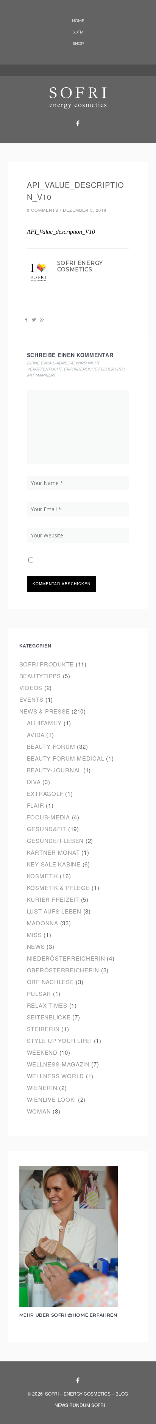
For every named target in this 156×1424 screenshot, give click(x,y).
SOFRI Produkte (46, 664)
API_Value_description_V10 (61, 231)
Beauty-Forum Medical (66, 758)
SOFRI (78, 32)
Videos (31, 688)
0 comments (42, 210)
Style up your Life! (59, 1040)
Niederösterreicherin (66, 958)
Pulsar (39, 993)
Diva (34, 782)
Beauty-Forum (51, 746)
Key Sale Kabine (54, 864)
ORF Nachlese (50, 982)
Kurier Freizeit (53, 899)
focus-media (48, 817)
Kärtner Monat (53, 852)
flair (35, 805)
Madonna (42, 923)
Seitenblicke (49, 1017)
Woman (39, 1111)
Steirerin (43, 1029)
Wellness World (55, 1076)
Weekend (42, 1052)
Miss (34, 935)
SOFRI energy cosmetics (80, 266)
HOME (78, 20)
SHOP (78, 43)
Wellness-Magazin (58, 1064)
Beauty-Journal (54, 770)
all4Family (44, 723)
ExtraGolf (45, 793)
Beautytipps (40, 676)
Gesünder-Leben (55, 840)
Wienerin (42, 1088)
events (31, 699)
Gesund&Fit (47, 829)
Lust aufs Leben (54, 911)
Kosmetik (42, 876)
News (36, 946)
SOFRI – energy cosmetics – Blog (86, 1393)
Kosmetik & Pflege (58, 888)
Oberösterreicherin (63, 970)
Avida (36, 735)
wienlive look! (51, 1099)
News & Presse (44, 711)
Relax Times (47, 1005)
